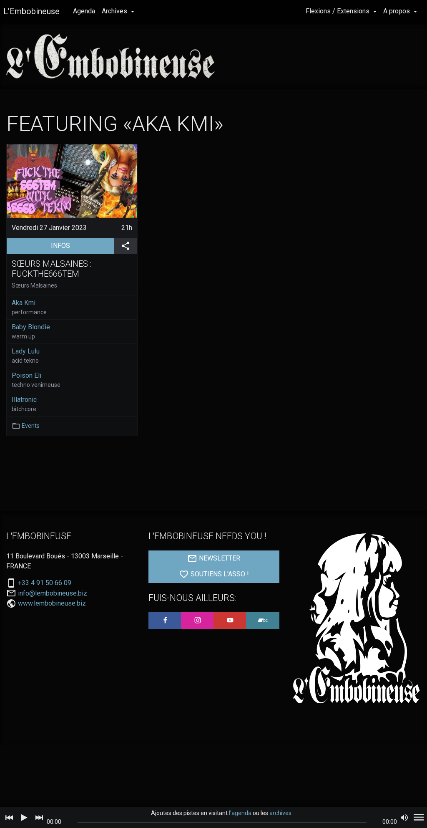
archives (280, 813)
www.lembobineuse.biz (52, 603)
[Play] (24, 817)
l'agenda (240, 813)
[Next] (39, 817)
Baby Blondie (31, 327)
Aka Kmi (23, 303)
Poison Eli (26, 375)
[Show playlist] (418, 817)
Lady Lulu (26, 351)
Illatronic (24, 400)
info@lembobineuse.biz (52, 593)
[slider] (222, 822)
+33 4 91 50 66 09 (44, 583)
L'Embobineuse (31, 11)
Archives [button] (115, 11)
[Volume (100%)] (404, 817)
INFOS (82, 245)
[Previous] (9, 817)
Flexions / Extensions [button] (338, 11)
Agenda (84, 11)
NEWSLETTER (218, 558)
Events (31, 425)
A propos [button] (397, 11)
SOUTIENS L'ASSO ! (219, 574)
